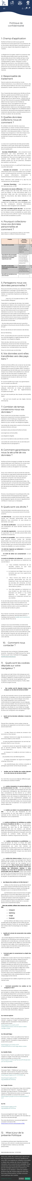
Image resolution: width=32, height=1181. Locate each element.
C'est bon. (27, 1178)
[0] (24, 8)
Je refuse (21, 1178)
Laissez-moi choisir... (6, 1178)
